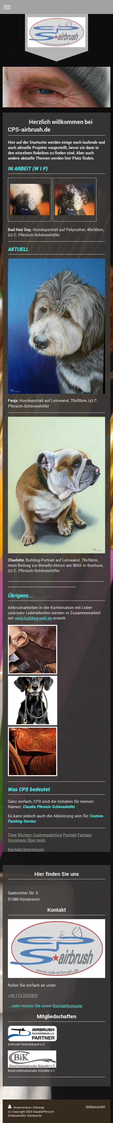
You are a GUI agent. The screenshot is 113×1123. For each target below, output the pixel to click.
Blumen (25, 834)
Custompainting (47, 834)
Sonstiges (17, 840)
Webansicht (95, 1106)
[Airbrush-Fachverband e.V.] (32, 1033)
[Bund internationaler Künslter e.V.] (32, 1059)
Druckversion (22, 1107)
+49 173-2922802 (23, 995)
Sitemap (38, 1107)
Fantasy (85, 834)
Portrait (69, 834)
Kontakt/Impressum (26, 849)
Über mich (36, 840)
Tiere (12, 834)
